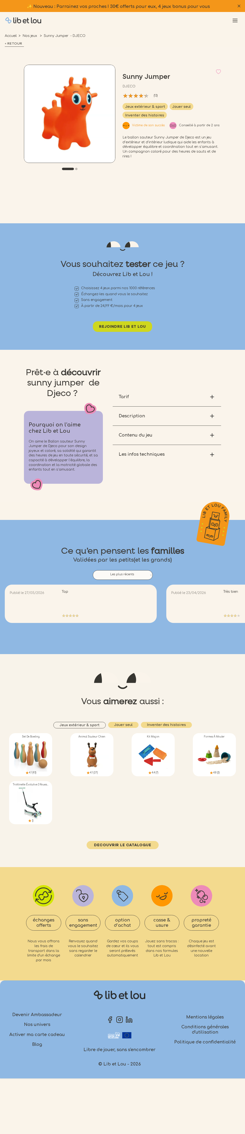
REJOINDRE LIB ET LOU (122, 327)
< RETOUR (13, 43)
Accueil (11, 36)
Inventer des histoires (144, 115)
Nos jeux (30, 36)
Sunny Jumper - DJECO (64, 36)
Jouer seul (181, 107)
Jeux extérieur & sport (145, 107)
